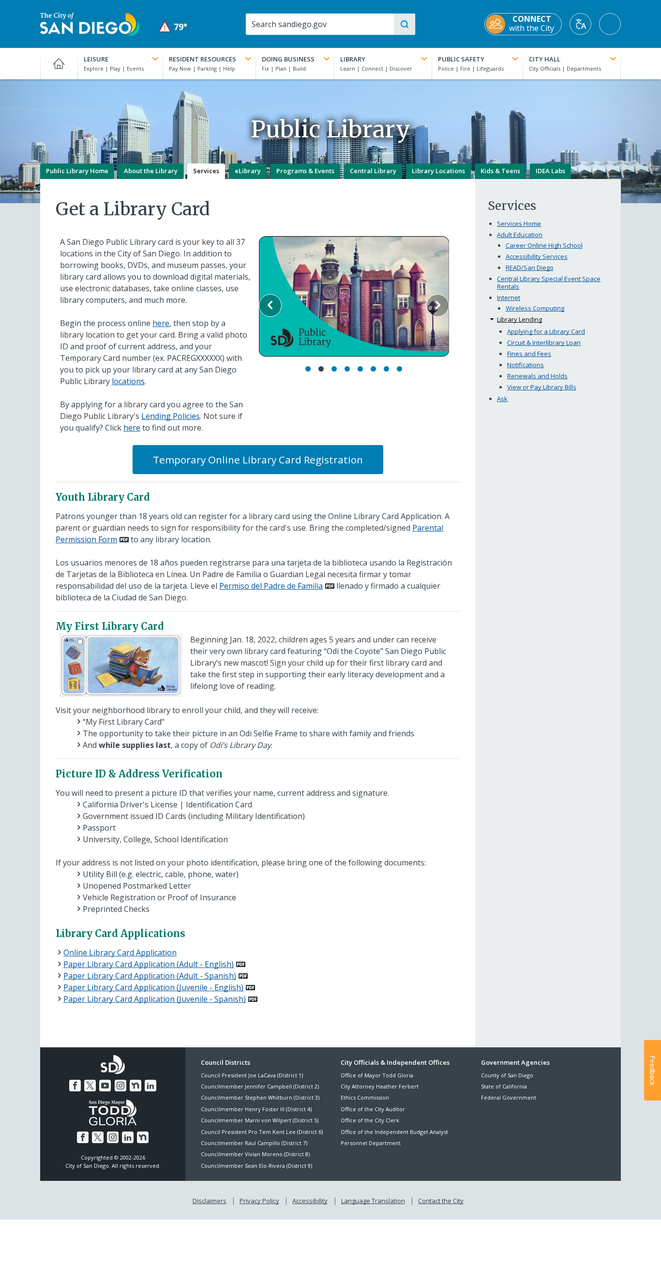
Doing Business (288, 59)
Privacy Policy (259, 1200)
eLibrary (248, 170)
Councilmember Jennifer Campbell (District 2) (260, 1086)
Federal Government (508, 1097)
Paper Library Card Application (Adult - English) (148, 964)
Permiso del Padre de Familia (271, 586)
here (160, 323)
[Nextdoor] (135, 1085)
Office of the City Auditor (373, 1109)
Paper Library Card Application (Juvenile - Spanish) (154, 999)
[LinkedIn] (150, 1085)
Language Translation (373, 1200)
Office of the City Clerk (370, 1120)
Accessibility (310, 1200)
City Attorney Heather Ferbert (380, 1086)
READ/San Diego (530, 267)
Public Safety (461, 59)
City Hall (544, 59)
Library (352, 59)
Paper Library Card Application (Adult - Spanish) (149, 975)
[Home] (58, 63)
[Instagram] (120, 1085)
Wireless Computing (535, 308)
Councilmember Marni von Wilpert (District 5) (259, 1120)
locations (128, 381)
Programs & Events (305, 170)
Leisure (96, 59)
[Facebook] (75, 1085)
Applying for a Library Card (546, 331)
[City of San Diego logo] (89, 23)
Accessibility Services (537, 256)
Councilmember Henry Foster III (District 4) (256, 1109)
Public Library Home (77, 170)
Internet (508, 297)
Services (206, 170)
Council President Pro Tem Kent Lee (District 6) (262, 1131)
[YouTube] (105, 1085)
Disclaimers (209, 1200)
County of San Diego (507, 1075)
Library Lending (519, 319)
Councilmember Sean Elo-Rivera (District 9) (256, 1165)
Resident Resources (202, 59)
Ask (502, 398)
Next (437, 305)
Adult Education (519, 234)
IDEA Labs (550, 170)
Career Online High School (544, 245)
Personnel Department (371, 1143)
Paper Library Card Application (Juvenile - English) (153, 987)
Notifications (525, 364)
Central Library (373, 170)
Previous (270, 305)
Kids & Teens (500, 170)
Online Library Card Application (120, 952)
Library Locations (438, 170)
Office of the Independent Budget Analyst (394, 1131)
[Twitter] (90, 1085)
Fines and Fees (529, 353)
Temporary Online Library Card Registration (258, 459)
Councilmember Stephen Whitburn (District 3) (260, 1097)
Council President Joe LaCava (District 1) (252, 1075)
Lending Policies (170, 416)
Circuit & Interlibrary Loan (544, 342)
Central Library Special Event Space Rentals (549, 282)
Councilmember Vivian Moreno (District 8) (255, 1154)
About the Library (151, 170)
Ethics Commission (365, 1097)
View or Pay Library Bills (541, 387)
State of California (504, 1086)
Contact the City (441, 1200)
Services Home (519, 223)
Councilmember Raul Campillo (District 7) (254, 1143)
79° (173, 27)
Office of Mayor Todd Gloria (377, 1075)
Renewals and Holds (537, 376)
